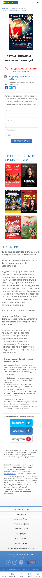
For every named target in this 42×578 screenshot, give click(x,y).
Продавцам (21, 533)
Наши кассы (21, 514)
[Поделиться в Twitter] (10, 87)
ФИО (8, 110)
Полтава (33, 457)
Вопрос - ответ (21, 538)
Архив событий (21, 543)
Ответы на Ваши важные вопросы (21, 548)
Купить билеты (13, 184)
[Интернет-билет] (11, 2)
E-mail (9, 120)
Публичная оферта (21, 524)
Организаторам (21, 528)
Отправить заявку (22, 141)
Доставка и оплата (21, 509)
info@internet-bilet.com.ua (21, 554)
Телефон (10, 130)
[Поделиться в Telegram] (14, 87)
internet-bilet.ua (10, 474)
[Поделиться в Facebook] (6, 87)
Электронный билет (21, 519)
